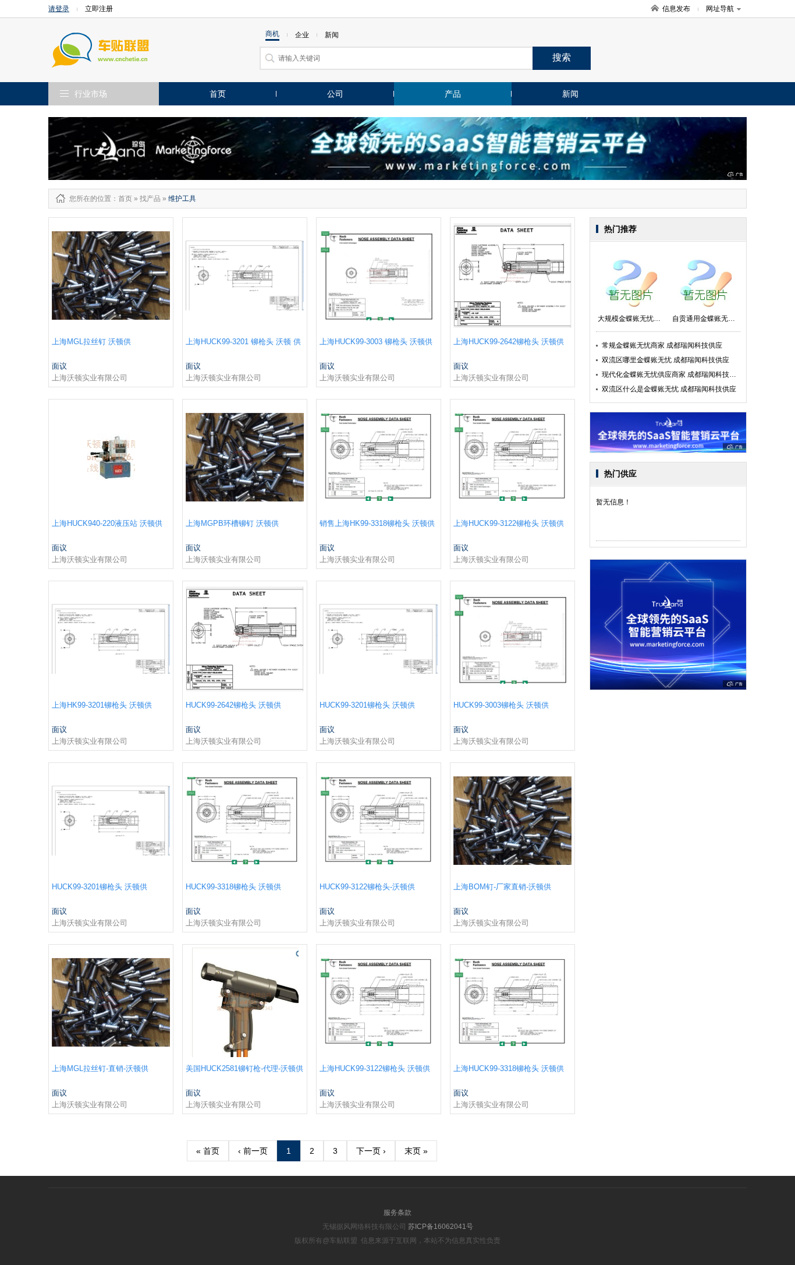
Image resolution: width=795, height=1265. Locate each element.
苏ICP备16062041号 (440, 1226)
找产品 (150, 199)
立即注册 (99, 9)
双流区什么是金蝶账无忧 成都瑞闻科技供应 (669, 389)
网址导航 (720, 9)
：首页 (121, 199)
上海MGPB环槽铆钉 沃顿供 (232, 523)
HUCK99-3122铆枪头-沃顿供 (367, 886)
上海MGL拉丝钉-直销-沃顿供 (100, 1068)
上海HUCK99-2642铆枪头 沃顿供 (508, 341)
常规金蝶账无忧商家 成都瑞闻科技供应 (662, 345)
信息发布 (676, 9)
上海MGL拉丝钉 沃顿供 (91, 341)
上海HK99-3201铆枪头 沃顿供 (102, 705)
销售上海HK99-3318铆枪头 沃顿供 (377, 523)
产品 (453, 93)
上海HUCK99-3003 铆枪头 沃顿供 (376, 341)
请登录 (58, 9)
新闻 (570, 93)
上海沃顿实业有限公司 (89, 377)
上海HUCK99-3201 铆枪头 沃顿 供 (243, 341)
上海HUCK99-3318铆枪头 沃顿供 (508, 1068)
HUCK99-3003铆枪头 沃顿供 (501, 705)
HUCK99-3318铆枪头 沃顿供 (233, 886)
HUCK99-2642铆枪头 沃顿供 (233, 705)
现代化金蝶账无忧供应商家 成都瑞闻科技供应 (672, 374)
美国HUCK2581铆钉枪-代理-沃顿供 (244, 1068)
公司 (335, 93)
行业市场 (90, 93)
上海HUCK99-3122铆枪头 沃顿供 (508, 523)
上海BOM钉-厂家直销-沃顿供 (502, 886)
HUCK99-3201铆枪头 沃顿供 (367, 705)
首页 (218, 93)
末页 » (416, 1151)
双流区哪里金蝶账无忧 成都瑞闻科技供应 (665, 360)
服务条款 (397, 1213)
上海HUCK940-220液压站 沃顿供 (107, 523)
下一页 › (371, 1151)
